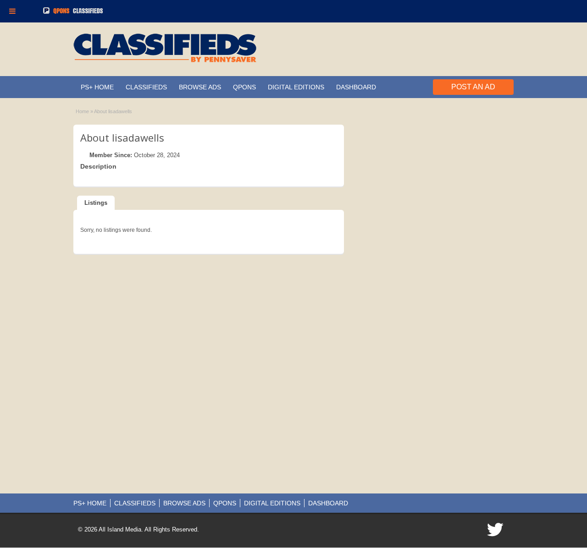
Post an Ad (473, 87)
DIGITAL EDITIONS (296, 87)
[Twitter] (495, 532)
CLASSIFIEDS (146, 87)
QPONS (244, 87)
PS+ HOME (97, 87)
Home (82, 111)
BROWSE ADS (200, 87)
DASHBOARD (356, 87)
